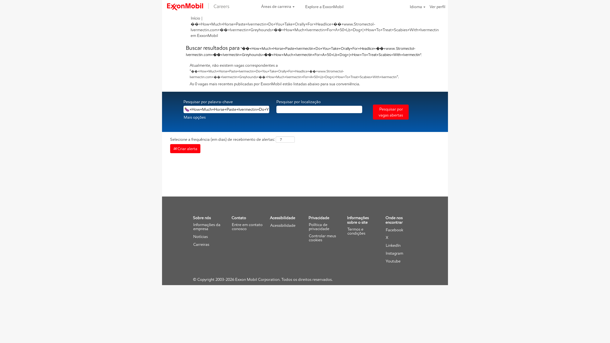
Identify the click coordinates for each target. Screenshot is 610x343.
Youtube (393, 261)
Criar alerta (187, 148)
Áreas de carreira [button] (276, 6)
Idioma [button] (416, 6)
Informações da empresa (206, 226)
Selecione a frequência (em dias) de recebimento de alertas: (222, 139)
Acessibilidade (282, 225)
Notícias (200, 236)
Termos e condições (356, 231)
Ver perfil (437, 6)
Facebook (394, 230)
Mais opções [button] (195, 117)
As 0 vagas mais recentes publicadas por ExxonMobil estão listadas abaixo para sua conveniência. (275, 83)
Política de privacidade (319, 226)
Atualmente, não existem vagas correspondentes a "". (294, 71)
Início (195, 18)
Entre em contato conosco (247, 226)
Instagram (394, 253)
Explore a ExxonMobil (324, 6)
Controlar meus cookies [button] (322, 238)
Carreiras (201, 244)
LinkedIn (393, 245)
